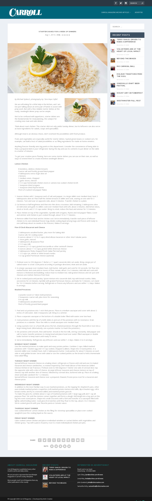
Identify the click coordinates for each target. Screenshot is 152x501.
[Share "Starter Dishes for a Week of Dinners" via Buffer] (68, 440)
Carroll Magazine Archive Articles (115, 12)
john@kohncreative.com (96, 482)
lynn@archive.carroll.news (94, 475)
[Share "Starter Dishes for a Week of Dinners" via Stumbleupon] (73, 440)
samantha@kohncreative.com (99, 486)
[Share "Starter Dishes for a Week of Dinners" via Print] (82, 440)
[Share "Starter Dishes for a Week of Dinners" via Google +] (49, 440)
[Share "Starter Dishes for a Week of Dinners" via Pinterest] (58, 440)
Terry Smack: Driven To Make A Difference (129, 40)
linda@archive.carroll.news (94, 479)
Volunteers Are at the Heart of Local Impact (129, 50)
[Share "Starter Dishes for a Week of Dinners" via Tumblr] (54, 440)
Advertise (139, 12)
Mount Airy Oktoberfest (130, 93)
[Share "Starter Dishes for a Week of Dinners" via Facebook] (39, 440)
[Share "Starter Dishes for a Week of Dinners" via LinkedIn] (63, 440)
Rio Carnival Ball (126, 66)
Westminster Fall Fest (129, 101)
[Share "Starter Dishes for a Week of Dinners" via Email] (77, 440)
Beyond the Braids (126, 58)
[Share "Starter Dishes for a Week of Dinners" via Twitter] (44, 440)
